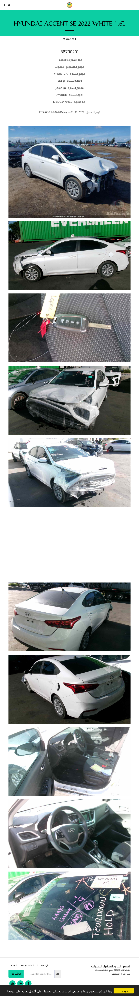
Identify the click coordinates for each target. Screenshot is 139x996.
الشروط (127, 974)
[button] (135, 5)
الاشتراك (16, 973)
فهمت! (124, 991)
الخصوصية (115, 974)
